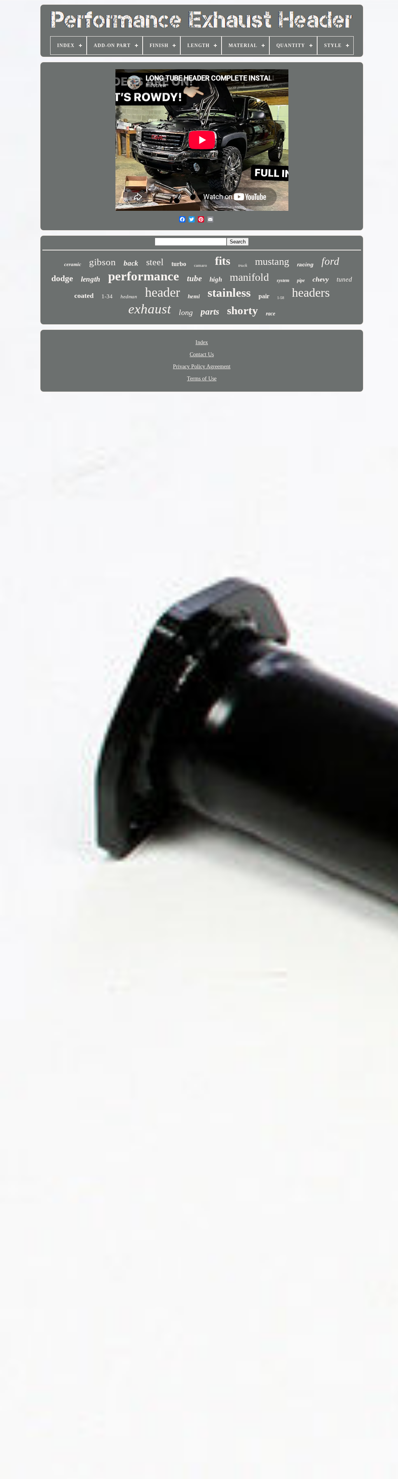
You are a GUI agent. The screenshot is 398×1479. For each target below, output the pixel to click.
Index (202, 342)
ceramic (72, 264)
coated (84, 295)
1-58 (280, 298)
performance (143, 276)
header (162, 292)
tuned (344, 279)
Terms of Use (201, 379)
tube (194, 278)
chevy (320, 279)
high (215, 279)
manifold (249, 277)
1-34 (107, 296)
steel (155, 262)
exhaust (149, 309)
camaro (200, 265)
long (186, 312)
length (90, 279)
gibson (102, 262)
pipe (301, 280)
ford (330, 261)
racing (305, 264)
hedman (128, 296)
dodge (62, 278)
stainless (229, 292)
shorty (242, 310)
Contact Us (202, 354)
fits (222, 260)
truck (242, 265)
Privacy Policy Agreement (201, 366)
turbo (178, 264)
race (270, 314)
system (283, 280)
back (131, 263)
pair (263, 296)
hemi (194, 296)
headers (311, 292)
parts (210, 312)
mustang (272, 261)
